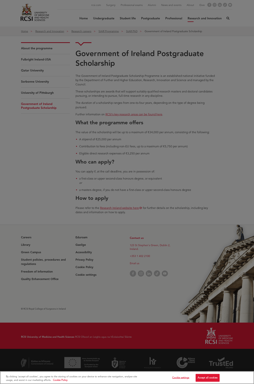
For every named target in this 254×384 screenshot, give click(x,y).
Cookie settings (180, 377)
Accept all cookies (208, 377)
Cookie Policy (60, 380)
